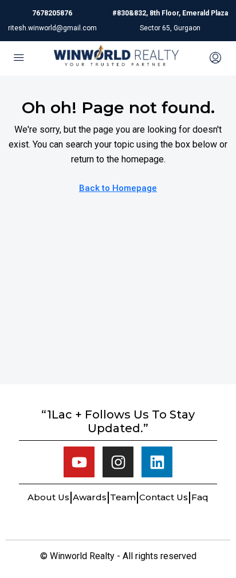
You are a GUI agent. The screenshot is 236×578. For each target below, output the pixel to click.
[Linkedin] (156, 462)
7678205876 (52, 13)
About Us (48, 497)
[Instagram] (118, 462)
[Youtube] (79, 462)
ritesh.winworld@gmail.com (52, 28)
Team (123, 497)
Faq (200, 497)
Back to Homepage (118, 188)
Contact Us (163, 497)
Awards (90, 497)
